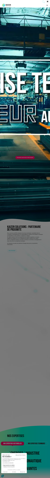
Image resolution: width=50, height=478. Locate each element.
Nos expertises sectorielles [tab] (12, 443)
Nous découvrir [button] (12, 250)
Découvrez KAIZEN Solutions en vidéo (25, 157)
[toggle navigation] (47, 5)
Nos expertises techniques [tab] (36, 443)
